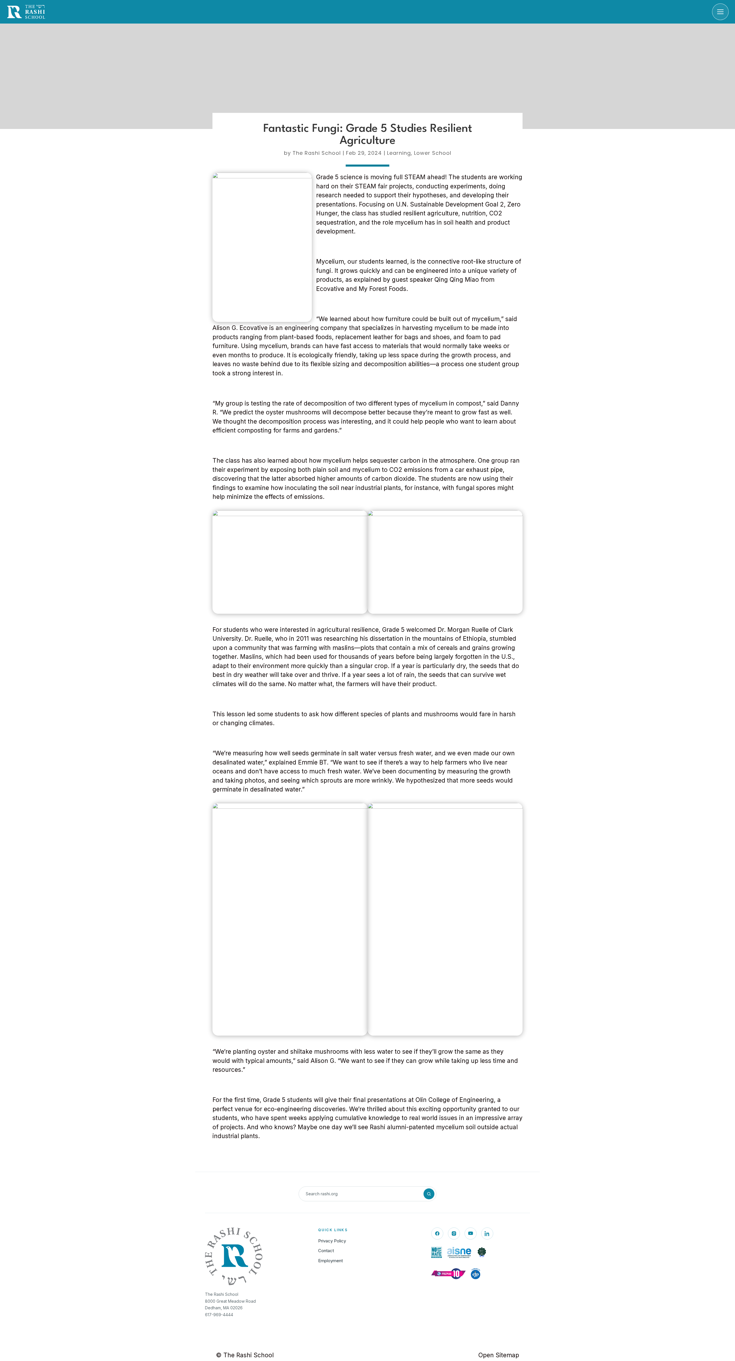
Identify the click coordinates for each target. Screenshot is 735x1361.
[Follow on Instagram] (454, 1233)
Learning (399, 153)
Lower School (432, 153)
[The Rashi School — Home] (26, 12)
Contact (326, 1250)
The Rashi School (317, 153)
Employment (330, 1260)
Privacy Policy (332, 1241)
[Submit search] (428, 1193)
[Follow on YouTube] (471, 1233)
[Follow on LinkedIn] (487, 1233)
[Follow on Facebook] (437, 1233)
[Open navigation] (720, 11)
